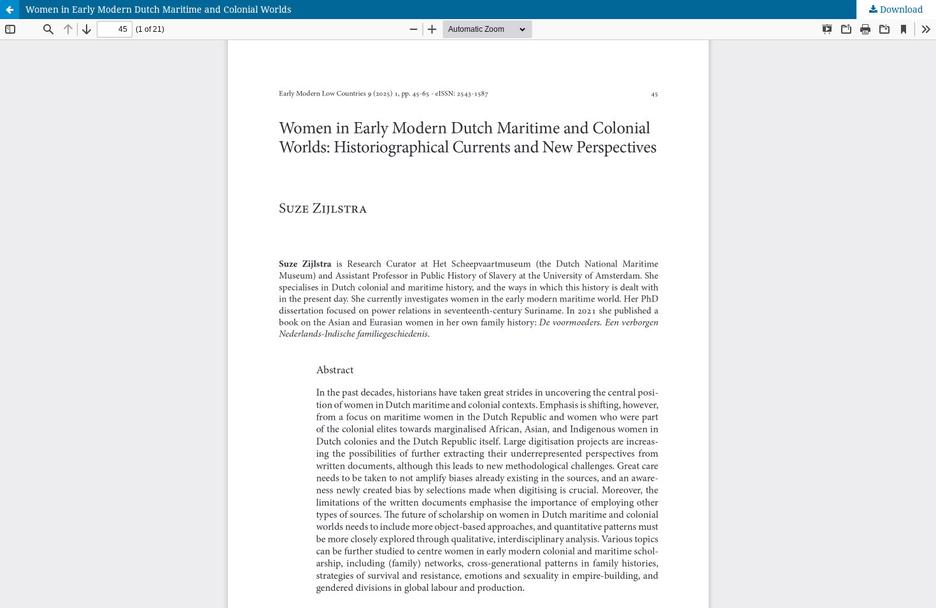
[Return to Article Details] (9, 9)
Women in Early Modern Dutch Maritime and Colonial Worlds (158, 9)
